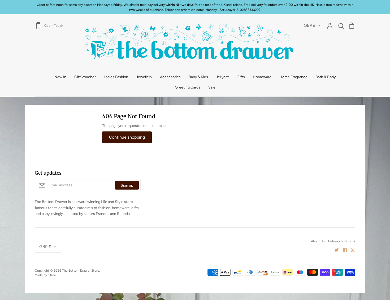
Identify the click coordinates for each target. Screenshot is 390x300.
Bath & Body (325, 77)
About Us (318, 241)
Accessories (170, 77)
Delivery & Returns (341, 241)
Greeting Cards (187, 87)
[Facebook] (343, 249)
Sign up (127, 185)
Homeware (262, 77)
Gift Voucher (85, 77)
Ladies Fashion (116, 77)
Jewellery (144, 77)
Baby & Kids (198, 77)
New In (60, 77)
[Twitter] (335, 249)
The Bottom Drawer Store (80, 270)
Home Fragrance (293, 77)
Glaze (52, 275)
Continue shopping (127, 137)
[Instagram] (351, 249)
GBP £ (309, 25)
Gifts (241, 77)
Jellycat (222, 77)
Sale (211, 87)
